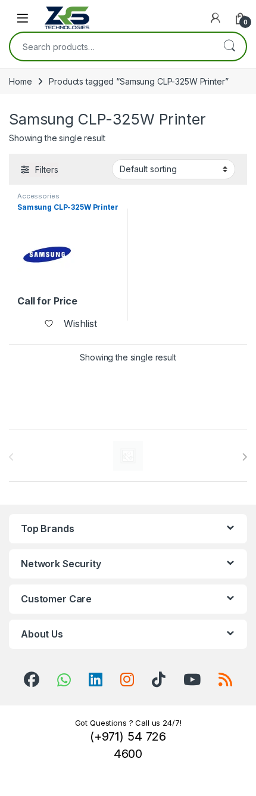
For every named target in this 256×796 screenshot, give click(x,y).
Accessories (38, 196)
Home (20, 81)
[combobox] (111, 46)
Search (229, 46)
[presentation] (244, 457)
